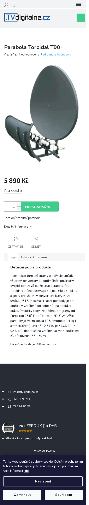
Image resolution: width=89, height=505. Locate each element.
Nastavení (43, 481)
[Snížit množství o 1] (19, 209)
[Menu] (78, 4)
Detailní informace (16, 227)
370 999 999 (21, 399)
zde (26, 470)
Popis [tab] (13, 257)
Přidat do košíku (37, 207)
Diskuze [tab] (42, 257)
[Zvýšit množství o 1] (19, 204)
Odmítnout (22, 494)
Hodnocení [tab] (27, 257)
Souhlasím (63, 494)
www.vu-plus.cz (44, 451)
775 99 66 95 (21, 406)
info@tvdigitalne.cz (25, 392)
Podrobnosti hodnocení (56, 55)
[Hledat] (6, 4)
